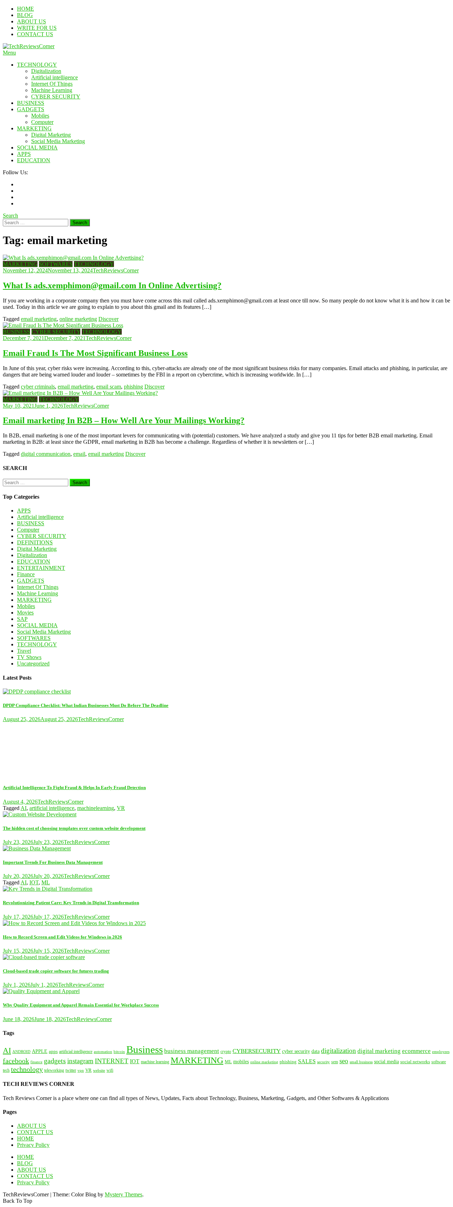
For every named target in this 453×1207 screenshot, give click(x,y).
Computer (42, 122)
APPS (24, 154)
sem (334, 1062)
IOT (34, 882)
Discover (108, 319)
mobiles (241, 1061)
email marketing (39, 319)
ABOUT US (31, 21)
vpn (81, 1070)
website (99, 1070)
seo (343, 1061)
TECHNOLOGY (37, 65)
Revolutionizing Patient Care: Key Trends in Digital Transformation (71, 902)
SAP (22, 619)
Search (10, 215)
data (315, 1051)
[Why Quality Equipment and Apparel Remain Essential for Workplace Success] (226, 991)
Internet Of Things (52, 84)
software (438, 1062)
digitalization (338, 1050)
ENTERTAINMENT (41, 568)
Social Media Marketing (58, 141)
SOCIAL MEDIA (37, 147)
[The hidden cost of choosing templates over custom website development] (226, 814)
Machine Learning (51, 90)
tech (6, 1070)
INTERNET (111, 1061)
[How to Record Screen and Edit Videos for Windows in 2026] (226, 923)
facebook (16, 1061)
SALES (307, 1061)
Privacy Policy (33, 1145)
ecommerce (416, 1051)
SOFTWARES (56, 264)
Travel (24, 651)
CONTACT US (35, 34)
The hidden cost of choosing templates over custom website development (74, 828)
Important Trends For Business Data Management (53, 862)
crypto (225, 1051)
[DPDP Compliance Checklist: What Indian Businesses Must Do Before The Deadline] (226, 691)
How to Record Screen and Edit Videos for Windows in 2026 (62, 937)
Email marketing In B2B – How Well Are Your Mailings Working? (124, 420)
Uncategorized (33, 664)
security (323, 1062)
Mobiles (40, 116)
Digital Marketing (51, 135)
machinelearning (95, 808)
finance (36, 1062)
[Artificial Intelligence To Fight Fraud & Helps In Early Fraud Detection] (226, 749)
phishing (133, 387)
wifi (110, 1070)
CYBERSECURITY (257, 1051)
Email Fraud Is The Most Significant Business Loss (95, 353)
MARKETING (34, 128)
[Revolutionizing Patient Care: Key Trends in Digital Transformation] (226, 889)
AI (24, 808)
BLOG (25, 15)
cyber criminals (38, 387)
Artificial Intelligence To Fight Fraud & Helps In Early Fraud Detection (74, 787)
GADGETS (30, 109)
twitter (70, 1070)
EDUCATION (33, 160)
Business (144, 1049)
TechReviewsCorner (116, 270)
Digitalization (46, 71)
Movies (25, 613)
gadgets (55, 1061)
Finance (26, 574)
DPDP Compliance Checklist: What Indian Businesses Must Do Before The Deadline (85, 705)
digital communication (45, 454)
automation (103, 1052)
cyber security (296, 1051)
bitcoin (119, 1051)
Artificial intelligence (54, 77)
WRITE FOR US (37, 28)
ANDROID (21, 1051)
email (79, 454)
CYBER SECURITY (55, 97)
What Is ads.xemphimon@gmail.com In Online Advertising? (112, 285)
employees (440, 1052)
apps (53, 1051)
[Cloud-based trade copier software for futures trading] (226, 957)
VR (121, 808)
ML (45, 882)
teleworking (54, 1070)
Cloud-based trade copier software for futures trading (56, 971)
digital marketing (379, 1051)
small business (361, 1062)
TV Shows (29, 657)
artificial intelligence (51, 808)
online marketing (78, 319)
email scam (108, 387)
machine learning (155, 1062)
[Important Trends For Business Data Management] (226, 848)
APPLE (39, 1051)
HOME (25, 9)
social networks (415, 1061)
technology (27, 1069)
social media (386, 1061)
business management (191, 1051)
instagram (80, 1061)
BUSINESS (30, 103)
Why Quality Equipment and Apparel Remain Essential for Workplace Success (81, 1005)
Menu (9, 53)
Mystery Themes (123, 1194)
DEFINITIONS (35, 542)
